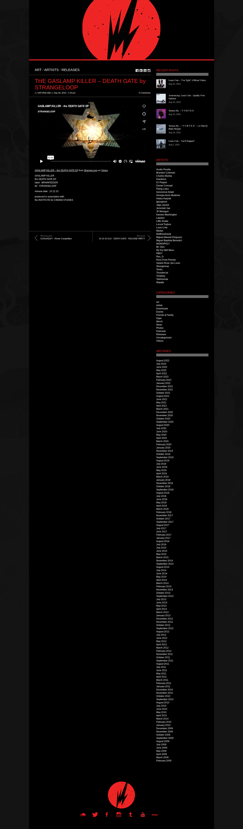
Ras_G (159, 256)
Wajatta (160, 282)
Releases (71, 70)
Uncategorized (163, 337)
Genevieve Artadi (165, 192)
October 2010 (163, 696)
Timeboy (160, 276)
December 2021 (164, 386)
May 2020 (161, 434)
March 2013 (162, 612)
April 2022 (161, 373)
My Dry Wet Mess (165, 250)
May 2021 (161, 402)
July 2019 (161, 464)
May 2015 (161, 554)
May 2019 (161, 470)
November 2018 (164, 483)
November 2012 (164, 622)
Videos (159, 341)
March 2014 (162, 583)
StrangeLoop (90, 170)
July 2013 (161, 599)
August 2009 (162, 741)
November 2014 (164, 560)
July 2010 (161, 705)
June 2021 (161, 399)
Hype (159, 318)
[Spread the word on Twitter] (141, 70)
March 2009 (162, 757)
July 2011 (161, 667)
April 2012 (161, 644)
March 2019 (162, 476)
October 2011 (163, 657)
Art (38, 70)
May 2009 (161, 751)
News (159, 324)
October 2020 (163, 418)
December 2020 (164, 412)
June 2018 (161, 499)
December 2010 (164, 689)
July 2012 (161, 635)
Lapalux (160, 218)
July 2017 (161, 528)
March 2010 (162, 718)
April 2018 (161, 505)
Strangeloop (162, 266)
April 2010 (161, 715)
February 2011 (163, 683)
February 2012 (163, 651)
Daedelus (161, 179)
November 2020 (164, 415)
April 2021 (161, 405)
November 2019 (164, 451)
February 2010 (163, 722)
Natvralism (44, 93)
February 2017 (163, 534)
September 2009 (165, 738)
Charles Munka (164, 176)
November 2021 (164, 389)
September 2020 (165, 422)
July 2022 (161, 363)
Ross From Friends (166, 259)
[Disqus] (90, 300)
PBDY (159, 253)
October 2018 (163, 486)
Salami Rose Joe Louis (168, 263)
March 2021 (162, 409)
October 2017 (163, 518)
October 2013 (163, 593)
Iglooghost (161, 201)
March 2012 (162, 647)
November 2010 (164, 693)
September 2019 (165, 457)
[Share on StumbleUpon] (149, 70)
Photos (159, 328)
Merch (159, 321)
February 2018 (163, 512)
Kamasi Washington (166, 214)
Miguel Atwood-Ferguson (169, 237)
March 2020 (162, 441)
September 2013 (165, 596)
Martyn (159, 230)
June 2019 (161, 467)
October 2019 (163, 454)
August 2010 (162, 702)
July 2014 (161, 570)
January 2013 (163, 615)
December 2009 (164, 728)
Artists (51, 70)
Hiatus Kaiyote (163, 198)
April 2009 (161, 754)
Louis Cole (161, 227)
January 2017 (163, 538)
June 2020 (161, 431)
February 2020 (163, 444)
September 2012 (165, 628)
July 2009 (161, 744)
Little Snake (162, 221)
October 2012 (163, 625)
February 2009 (163, 760)
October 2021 (163, 393)
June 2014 (161, 573)
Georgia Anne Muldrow (168, 195)
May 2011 (161, 673)
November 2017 (164, 515)
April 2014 (161, 580)
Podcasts (161, 331)
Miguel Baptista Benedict (169, 240)
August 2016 (162, 541)
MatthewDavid (163, 234)
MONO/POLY (163, 243)
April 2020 (161, 438)
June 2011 (161, 670)
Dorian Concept (164, 185)
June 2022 (161, 367)
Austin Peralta (163, 169)
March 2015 (162, 557)
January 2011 (163, 686)
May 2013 (161, 605)
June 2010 (161, 709)
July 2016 (161, 544)
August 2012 (162, 631)
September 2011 (164, 660)
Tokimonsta (162, 279)
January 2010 (163, 725)
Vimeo (104, 170)
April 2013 (161, 609)
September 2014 (165, 564)
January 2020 (163, 447)
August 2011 (162, 664)
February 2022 (163, 380)
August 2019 (162, 460)
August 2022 (162, 360)
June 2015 (161, 551)
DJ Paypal (161, 182)
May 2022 (161, 370)
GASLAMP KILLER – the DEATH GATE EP (56, 170)
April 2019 (161, 473)
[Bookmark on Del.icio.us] (145, 70)
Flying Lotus (162, 189)
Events (159, 311)
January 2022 (163, 383)
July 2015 (161, 547)
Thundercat (162, 272)
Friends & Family (165, 315)
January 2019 (163, 480)
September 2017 (165, 522)
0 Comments (145, 93)
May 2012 (161, 641)
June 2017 (161, 531)
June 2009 (161, 747)
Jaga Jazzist (162, 205)
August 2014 (162, 567)
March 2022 (162, 376)
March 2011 (162, 680)
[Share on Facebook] (137, 70)
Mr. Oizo (160, 247)
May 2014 (161, 576)
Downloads (162, 308)
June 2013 (161, 602)
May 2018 (161, 502)
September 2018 (165, 489)
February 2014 (163, 586)
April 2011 (161, 676)
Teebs (159, 269)
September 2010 (165, 699)
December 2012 (164, 618)
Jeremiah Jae (163, 208)
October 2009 (163, 735)
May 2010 (161, 712)
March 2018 (162, 509)
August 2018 (162, 493)
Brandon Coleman (165, 172)
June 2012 (161, 638)
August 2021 (162, 396)
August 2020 (162, 425)
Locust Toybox (163, 224)
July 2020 (161, 428)
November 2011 (164, 654)
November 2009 (164, 731)
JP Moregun (162, 211)
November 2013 (164, 589)
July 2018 (161, 496)
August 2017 (162, 525)
